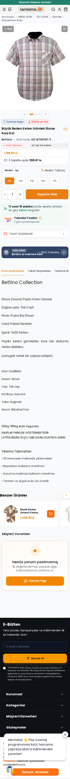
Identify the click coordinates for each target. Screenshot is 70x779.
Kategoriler (15, 705)
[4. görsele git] (39, 114)
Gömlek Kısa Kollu (12, 20)
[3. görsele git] (37, 114)
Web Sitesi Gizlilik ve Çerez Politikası (40, 667)
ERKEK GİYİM (25, 16)
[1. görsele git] (31, 114)
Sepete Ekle (47, 194)
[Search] (53, 9)
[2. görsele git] (35, 114)
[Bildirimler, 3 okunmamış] (9, 9)
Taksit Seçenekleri (39, 271)
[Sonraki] (66, 495)
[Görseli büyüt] (64, 29)
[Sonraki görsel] (46, 114)
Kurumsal (14, 694)
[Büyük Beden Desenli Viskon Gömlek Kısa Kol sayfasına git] (51, 514)
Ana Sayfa (8, 16)
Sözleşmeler (16, 727)
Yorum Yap (37, 581)
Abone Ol (37, 658)
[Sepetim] (65, 9)
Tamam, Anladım (35, 772)
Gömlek (56, 16)
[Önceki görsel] (24, 114)
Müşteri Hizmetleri (21, 716)
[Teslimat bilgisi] (40, 218)
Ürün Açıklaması (13, 271)
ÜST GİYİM (42, 16)
